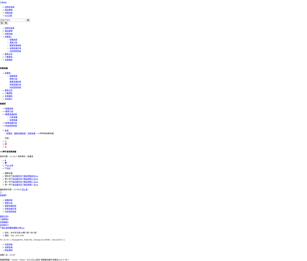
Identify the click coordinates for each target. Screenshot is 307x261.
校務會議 (13, 120)
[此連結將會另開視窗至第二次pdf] (24, 182)
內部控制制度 (15, 51)
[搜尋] (28, 20)
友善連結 (8, 60)
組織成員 (13, 40)
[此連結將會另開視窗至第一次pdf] (24, 185)
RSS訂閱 (8, 16)
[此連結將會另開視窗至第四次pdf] (24, 176)
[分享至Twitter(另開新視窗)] (6, 163)
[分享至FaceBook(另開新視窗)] (5, 161)
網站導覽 (8, 10)
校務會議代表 (15, 48)
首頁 (7, 131)
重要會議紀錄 (15, 45)
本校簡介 (8, 99)
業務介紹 (13, 42)
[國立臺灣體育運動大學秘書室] (153, 2)
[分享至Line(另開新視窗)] (9, 166)
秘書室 (8, 37)
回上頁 (25, 189)
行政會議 (13, 117)
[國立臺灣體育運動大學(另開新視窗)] (12, 228)
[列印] (8, 168)
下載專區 (8, 57)
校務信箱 (8, 13)
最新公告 (8, 54)
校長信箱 (8, 244)
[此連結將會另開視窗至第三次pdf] (24, 179)
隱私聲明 (8, 250)
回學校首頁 (9, 7)
